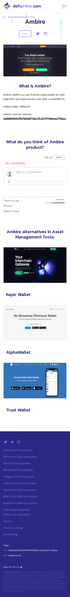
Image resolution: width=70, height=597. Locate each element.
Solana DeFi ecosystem (18, 450)
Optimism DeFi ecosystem (20, 490)
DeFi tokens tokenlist (16, 510)
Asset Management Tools (21, 17)
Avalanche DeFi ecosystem (20, 503)
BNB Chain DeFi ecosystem (20, 496)
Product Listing (13, 528)
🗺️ (21, 567)
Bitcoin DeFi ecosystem (18, 470)
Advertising (10, 534)
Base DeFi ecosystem (16, 463)
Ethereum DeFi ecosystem (20, 457)
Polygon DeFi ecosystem (18, 476)
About (7, 521)
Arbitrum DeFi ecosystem (19, 483)
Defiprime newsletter (16, 514)
